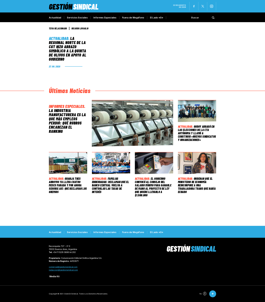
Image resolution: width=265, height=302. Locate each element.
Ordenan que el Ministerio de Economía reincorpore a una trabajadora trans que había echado (197, 185)
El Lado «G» (156, 17)
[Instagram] (212, 6)
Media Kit (54, 276)
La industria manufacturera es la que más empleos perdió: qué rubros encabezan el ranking (67, 121)
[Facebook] (194, 6)
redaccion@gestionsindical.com (63, 270)
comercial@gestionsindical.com (63, 267)
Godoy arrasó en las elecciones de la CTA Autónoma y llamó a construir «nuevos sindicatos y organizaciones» (197, 133)
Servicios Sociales (77, 17)
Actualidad (55, 17)
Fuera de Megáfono (133, 17)
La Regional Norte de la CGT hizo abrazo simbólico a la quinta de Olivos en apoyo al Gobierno (67, 48)
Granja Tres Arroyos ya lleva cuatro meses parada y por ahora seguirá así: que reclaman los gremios (68, 185)
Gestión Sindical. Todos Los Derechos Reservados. (86, 294)
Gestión (73, 6)
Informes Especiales (104, 17)
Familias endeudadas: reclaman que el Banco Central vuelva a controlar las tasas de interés (110, 185)
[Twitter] (203, 6)
